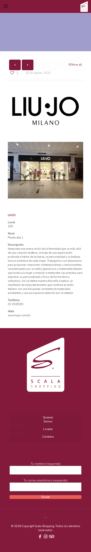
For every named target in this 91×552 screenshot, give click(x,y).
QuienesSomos (48, 419)
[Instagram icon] (45, 537)
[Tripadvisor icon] (51, 537)
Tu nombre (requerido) (46, 464)
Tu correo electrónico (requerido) (45, 480)
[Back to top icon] (45, 517)
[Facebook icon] (40, 537)
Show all (76, 65)
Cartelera (48, 437)
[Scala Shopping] (84, 6)
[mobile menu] (5, 6)
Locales (48, 429)
